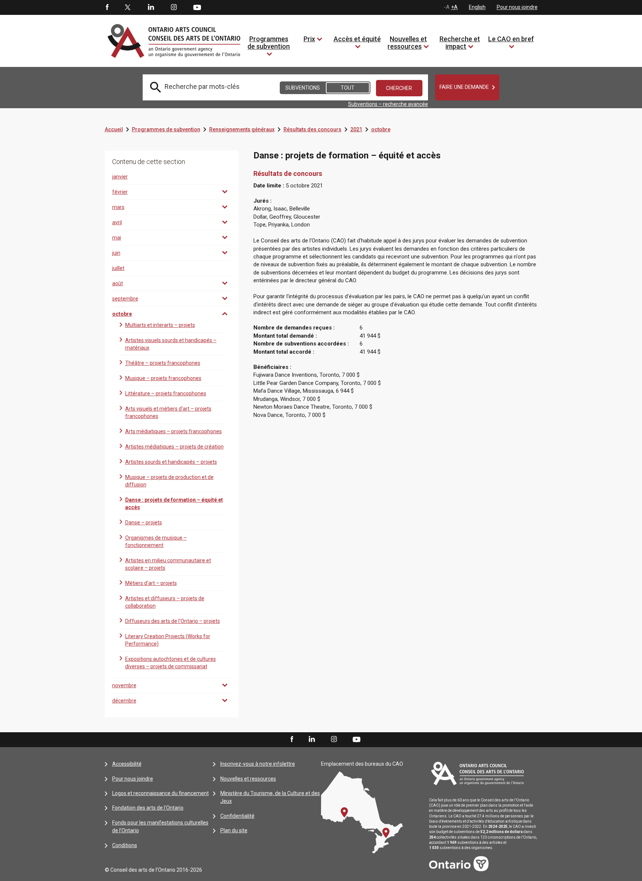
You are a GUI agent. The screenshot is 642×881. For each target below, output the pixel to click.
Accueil (114, 129)
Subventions (302, 88)
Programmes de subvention (268, 42)
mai (116, 238)
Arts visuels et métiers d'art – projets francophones (168, 412)
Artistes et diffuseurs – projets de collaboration (164, 602)
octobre (380, 129)
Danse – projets (143, 522)
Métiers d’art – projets (151, 583)
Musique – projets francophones (163, 378)
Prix (309, 39)
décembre (124, 701)
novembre (124, 685)
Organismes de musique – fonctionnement (156, 541)
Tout (347, 88)
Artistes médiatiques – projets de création (174, 447)
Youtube (197, 7)
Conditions (124, 845)
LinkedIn (151, 7)
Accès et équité (357, 39)
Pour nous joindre (517, 7)
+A (454, 7)
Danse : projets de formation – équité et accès (174, 503)
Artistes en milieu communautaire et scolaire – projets (168, 564)
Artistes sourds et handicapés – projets (171, 462)
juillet (118, 268)
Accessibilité (127, 764)
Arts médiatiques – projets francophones (173, 431)
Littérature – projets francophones (165, 393)
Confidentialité (237, 816)
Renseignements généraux (242, 129)
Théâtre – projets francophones (162, 363)
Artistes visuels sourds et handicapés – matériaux (171, 344)
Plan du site (233, 830)
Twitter (128, 7)
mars (118, 207)
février (120, 192)
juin (116, 253)
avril (117, 222)
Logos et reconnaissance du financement (160, 793)
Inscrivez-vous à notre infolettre (257, 764)
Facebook (106, 7)
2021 (356, 129)
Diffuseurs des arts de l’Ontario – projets (172, 621)
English (477, 7)
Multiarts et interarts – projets (160, 325)
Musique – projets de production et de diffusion (169, 481)
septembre (125, 299)
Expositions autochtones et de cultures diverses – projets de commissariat (170, 662)
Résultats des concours (312, 129)
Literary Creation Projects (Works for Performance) (167, 640)
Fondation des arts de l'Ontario (148, 808)
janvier (120, 177)
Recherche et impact (460, 42)
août (117, 283)
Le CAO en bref (511, 39)
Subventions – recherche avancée (388, 104)
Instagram (174, 7)
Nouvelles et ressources (407, 42)
